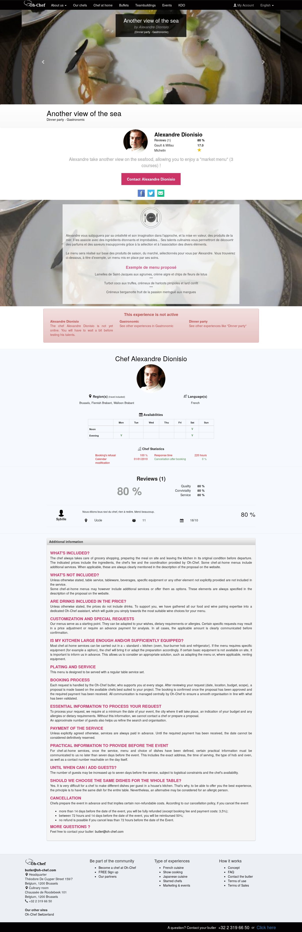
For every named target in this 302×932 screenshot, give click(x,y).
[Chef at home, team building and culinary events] (35, 4)
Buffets (124, 5)
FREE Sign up (108, 872)
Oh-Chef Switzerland (39, 914)
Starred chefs (172, 881)
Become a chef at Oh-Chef (117, 867)
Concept (234, 867)
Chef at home (103, 5)
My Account (245, 5)
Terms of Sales (238, 885)
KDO (181, 5)
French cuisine (173, 867)
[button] (41, 59)
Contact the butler (240, 876)
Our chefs (80, 5)
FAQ (231, 872)
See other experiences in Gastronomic (146, 326)
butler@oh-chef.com (109, 831)
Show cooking (173, 872)
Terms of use (237, 881)
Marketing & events (176, 885)
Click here (266, 927)
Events (167, 5)
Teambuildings (145, 5)
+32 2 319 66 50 (233, 927)
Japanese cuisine (175, 876)
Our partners (108, 876)
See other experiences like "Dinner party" (218, 326)
